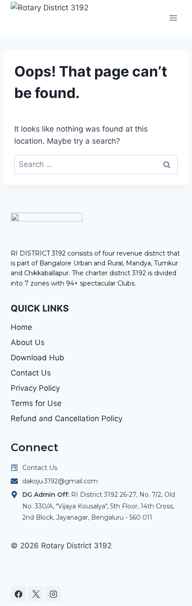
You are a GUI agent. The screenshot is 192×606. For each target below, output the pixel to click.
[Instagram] (53, 594)
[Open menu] (173, 18)
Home (21, 327)
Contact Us (31, 372)
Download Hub (37, 357)
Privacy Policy (35, 388)
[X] (35, 594)
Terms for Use (36, 403)
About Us (28, 342)
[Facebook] (18, 594)
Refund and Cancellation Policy (66, 418)
